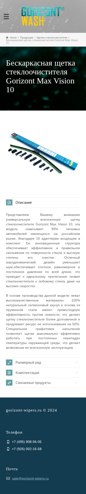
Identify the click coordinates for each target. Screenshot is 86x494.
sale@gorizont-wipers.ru (30, 478)
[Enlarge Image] (43, 153)
